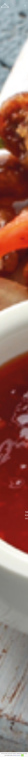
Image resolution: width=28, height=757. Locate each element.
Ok (22, 755)
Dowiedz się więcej (17, 755)
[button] (2, 378)
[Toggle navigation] (25, 5)
